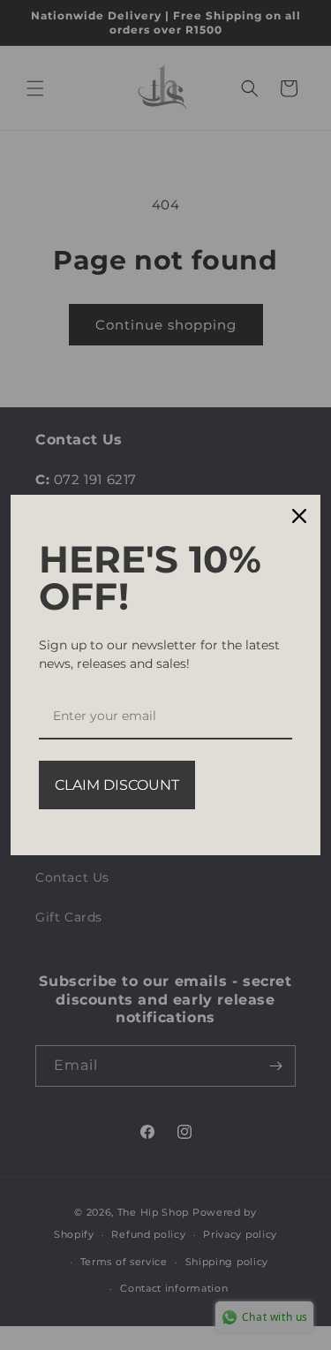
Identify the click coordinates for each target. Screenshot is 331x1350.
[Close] (299, 516)
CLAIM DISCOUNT (117, 785)
